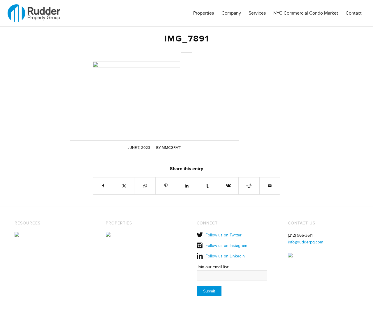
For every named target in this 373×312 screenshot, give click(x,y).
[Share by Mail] (270, 185)
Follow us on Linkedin (225, 256)
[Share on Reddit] (249, 185)
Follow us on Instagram (226, 245)
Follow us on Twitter (223, 235)
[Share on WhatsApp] (145, 185)
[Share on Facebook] (103, 185)
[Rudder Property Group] (34, 13)
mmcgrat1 (171, 147)
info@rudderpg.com (305, 242)
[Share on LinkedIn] (186, 185)
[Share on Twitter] (124, 185)
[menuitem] (203, 13)
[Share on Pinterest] (166, 185)
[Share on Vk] (228, 185)
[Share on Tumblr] (207, 185)
